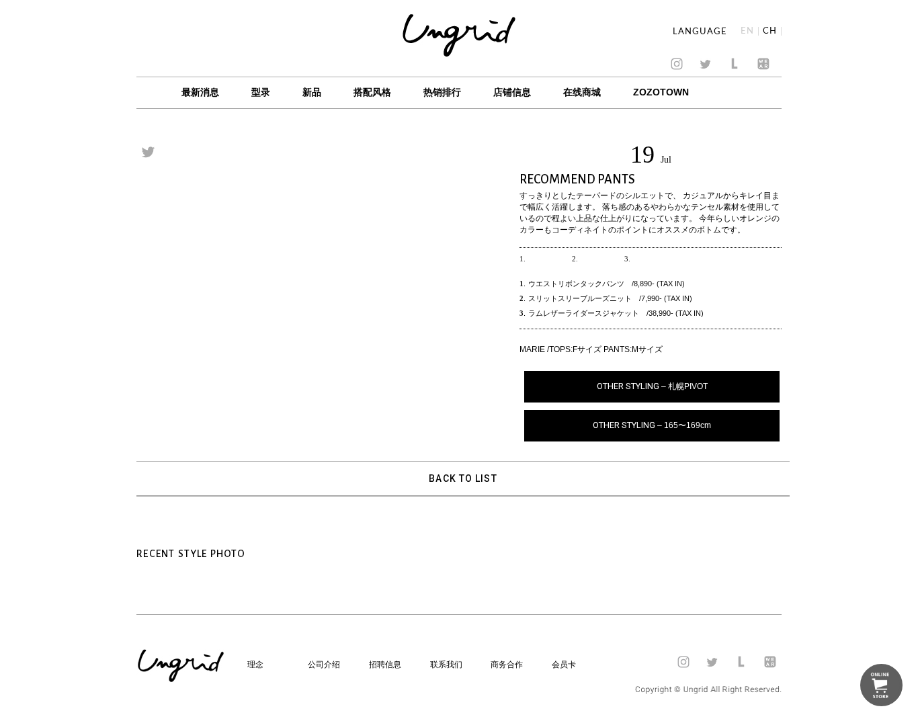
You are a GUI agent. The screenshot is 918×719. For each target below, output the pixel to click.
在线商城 (582, 92)
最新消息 (200, 92)
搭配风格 (372, 92)
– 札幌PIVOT (652, 386)
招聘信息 (385, 664)
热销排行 (442, 92)
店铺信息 (512, 92)
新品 (311, 92)
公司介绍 (324, 664)
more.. (545, 259)
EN (747, 31)
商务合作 (507, 664)
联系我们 (446, 664)
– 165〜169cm (652, 425)
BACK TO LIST (463, 478)
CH (770, 31)
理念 (255, 664)
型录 (260, 92)
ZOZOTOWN (661, 92)
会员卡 (564, 664)
